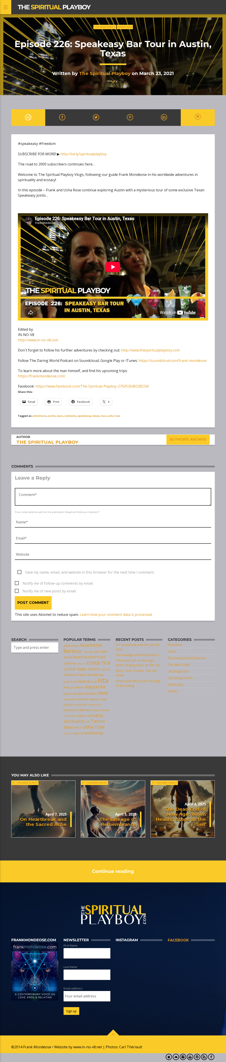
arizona (88, 652)
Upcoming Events (180, 678)
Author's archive (188, 439)
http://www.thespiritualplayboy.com (150, 350)
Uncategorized (178, 671)
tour (103, 415)
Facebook (178, 940)
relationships (100, 710)
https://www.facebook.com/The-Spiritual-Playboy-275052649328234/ (92, 386)
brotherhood (94, 657)
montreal (81, 705)
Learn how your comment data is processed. (116, 614)
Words (172, 691)
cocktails (70, 415)
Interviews (175, 645)
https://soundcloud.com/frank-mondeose (173, 360)
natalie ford (94, 704)
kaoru (80, 687)
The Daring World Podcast (186, 658)
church (81, 663)
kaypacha (95, 687)
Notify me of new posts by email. (49, 591)
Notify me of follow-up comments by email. (58, 583)
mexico (83, 699)
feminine (70, 675)
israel (93, 682)
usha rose (113, 415)
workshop (94, 733)
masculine (70, 699)
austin (51, 415)
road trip (69, 716)
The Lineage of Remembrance (137, 655)
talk (87, 721)
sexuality (95, 715)
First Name (70, 945)
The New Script (104, 27)
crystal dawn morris (82, 669)
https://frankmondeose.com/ (41, 376)
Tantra (98, 721)
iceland (83, 681)
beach (78, 657)
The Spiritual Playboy (104, 73)
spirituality (74, 721)
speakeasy (84, 415)
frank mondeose (90, 674)
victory (68, 733)
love (103, 692)
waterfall (78, 733)
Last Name (70, 967)
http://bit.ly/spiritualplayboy (83, 154)
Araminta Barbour (83, 647)
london (92, 693)
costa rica (98, 662)
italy (67, 687)
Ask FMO (100, 651)
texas (95, 415)
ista (103, 680)
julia (72, 687)
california (70, 663)
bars (60, 415)
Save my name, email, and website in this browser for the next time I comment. (89, 572)
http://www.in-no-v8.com (38, 340)
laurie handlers (74, 693)
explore (105, 669)
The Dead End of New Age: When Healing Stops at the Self (181, 816)
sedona (81, 716)
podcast (69, 710)
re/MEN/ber (84, 710)
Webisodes (125, 27)
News (172, 651)
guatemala (70, 681)
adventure (39, 415)
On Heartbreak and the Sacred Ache (43, 821)
